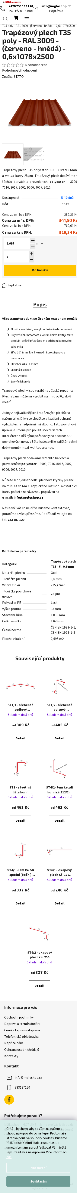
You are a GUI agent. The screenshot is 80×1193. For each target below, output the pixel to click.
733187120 (22, 1087)
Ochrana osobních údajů (21, 1049)
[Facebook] (9, 1100)
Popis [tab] (40, 304)
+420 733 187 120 (21, 6)
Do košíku (40, 270)
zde (9, 1157)
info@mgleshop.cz (56, 6)
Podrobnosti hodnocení (19, 70)
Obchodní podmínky (18, 1017)
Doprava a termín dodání (22, 1024)
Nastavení (38, 1167)
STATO (19, 76)
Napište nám (13, 1043)
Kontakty (11, 1056)
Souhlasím (38, 1181)
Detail (20, 738)
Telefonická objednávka (21, 1036)
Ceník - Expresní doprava (22, 1030)
